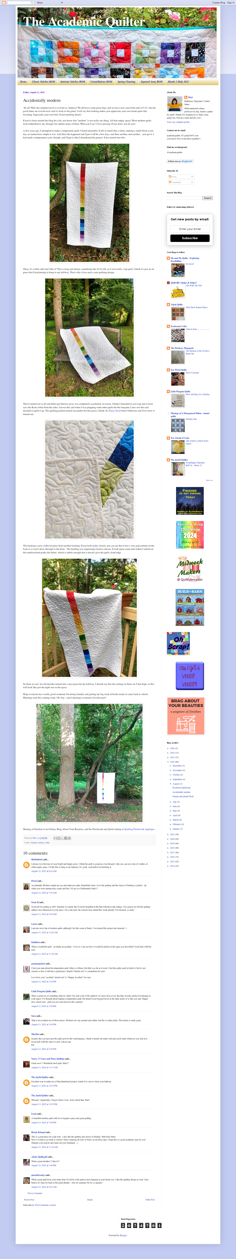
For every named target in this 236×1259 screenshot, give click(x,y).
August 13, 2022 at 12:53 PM (44, 1104)
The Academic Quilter (84, 20)
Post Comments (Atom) (45, 1204)
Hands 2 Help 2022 (178, 81)
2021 (172, 834)
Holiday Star (191, 419)
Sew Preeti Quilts (179, 369)
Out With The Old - (194, 285)
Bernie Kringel (38, 1132)
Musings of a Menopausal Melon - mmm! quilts (190, 415)
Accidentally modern (181, 791)
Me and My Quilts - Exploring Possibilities (185, 260)
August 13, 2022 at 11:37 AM (44, 1067)
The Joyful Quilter (39, 1077)
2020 (172, 838)
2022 (172, 761)
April (175, 815)
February (177, 824)
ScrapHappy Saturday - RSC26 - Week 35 (196, 464)
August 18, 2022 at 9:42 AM (44, 1186)
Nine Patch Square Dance (197, 307)
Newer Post (29, 1199)
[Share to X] (62, 838)
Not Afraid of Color (180, 438)
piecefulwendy (38, 1175)
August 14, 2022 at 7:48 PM (43, 1122)
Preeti (34, 880)
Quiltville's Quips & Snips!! (184, 282)
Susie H (35, 902)
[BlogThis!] (59, 838)
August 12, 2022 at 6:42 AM (44, 870)
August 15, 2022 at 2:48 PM (43, 1165)
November (178, 770)
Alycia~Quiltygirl (39, 1156)
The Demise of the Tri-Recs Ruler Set (197, 352)
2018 (172, 847)
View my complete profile (178, 121)
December (177, 765)
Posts (173, 176)
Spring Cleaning (126, 81)
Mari (190, 97)
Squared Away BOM (151, 81)
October (176, 774)
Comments (176, 182)
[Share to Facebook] (66, 838)
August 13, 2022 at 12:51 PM (44, 1085)
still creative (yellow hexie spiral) (197, 442)
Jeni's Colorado (192, 372)
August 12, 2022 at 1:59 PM (43, 1006)
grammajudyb (38, 963)
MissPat (35, 1034)
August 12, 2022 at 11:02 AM (44, 932)
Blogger (123, 1235)
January (176, 828)
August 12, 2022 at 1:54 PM (43, 981)
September (178, 779)
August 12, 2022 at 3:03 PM (43, 1024)
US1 (145, 107)
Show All (209, 480)
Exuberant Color (179, 326)
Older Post (150, 1199)
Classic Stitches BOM (43, 81)
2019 (172, 843)
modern (41, 842)
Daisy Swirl (115, 410)
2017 (172, 852)
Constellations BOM (101, 81)
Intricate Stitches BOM (72, 81)
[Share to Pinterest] (69, 838)
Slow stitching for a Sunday (198, 394)
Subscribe (190, 238)
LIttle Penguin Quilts (41, 991)
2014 (172, 865)
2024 (172, 752)
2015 (172, 861)
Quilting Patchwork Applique (139, 829)
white (47, 842)
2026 (172, 748)
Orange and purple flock (183, 796)
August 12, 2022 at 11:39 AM (44, 953)
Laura (34, 923)
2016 (172, 856)
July (175, 801)
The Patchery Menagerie (182, 348)
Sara (33, 1015)
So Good (190, 263)
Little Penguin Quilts (180, 391)
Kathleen (35, 942)
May (175, 810)
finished (34, 842)
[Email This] (55, 838)
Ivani (33, 1113)
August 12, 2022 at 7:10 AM (44, 892)
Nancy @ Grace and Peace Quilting (47, 1058)
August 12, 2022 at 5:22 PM (43, 1048)
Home (23, 81)
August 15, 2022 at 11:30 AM (44, 1146)
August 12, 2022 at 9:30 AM (44, 914)
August (176, 783)
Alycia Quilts (177, 304)
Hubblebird (36, 859)
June (175, 806)
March (176, 819)
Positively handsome (181, 787)
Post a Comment (35, 1193)
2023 (172, 757)
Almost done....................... (198, 329)
